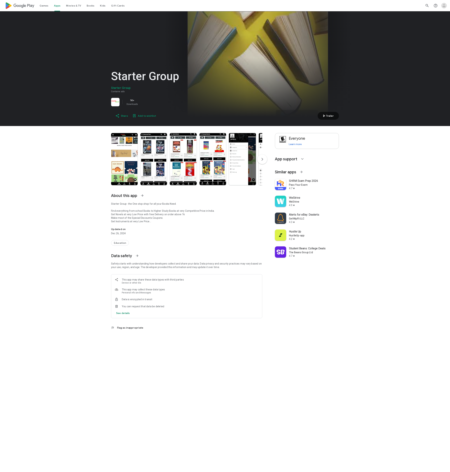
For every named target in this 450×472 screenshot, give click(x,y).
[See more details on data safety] (123, 313)
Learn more (295, 144)
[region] (160, 102)
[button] (124, 159)
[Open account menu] (444, 5)
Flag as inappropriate (127, 327)
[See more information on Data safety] (137, 255)
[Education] (120, 243)
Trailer (328, 116)
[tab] (44, 5)
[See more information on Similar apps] (301, 172)
